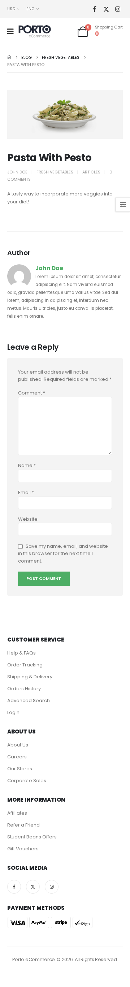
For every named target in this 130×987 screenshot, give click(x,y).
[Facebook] (94, 9)
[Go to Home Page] (9, 57)
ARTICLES (91, 172)
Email (26, 492)
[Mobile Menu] (12, 31)
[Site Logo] (34, 31)
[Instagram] (117, 9)
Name (27, 465)
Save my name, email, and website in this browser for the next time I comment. (63, 553)
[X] (105, 9)
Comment (31, 392)
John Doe (17, 172)
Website (28, 519)
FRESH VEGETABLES (54, 172)
